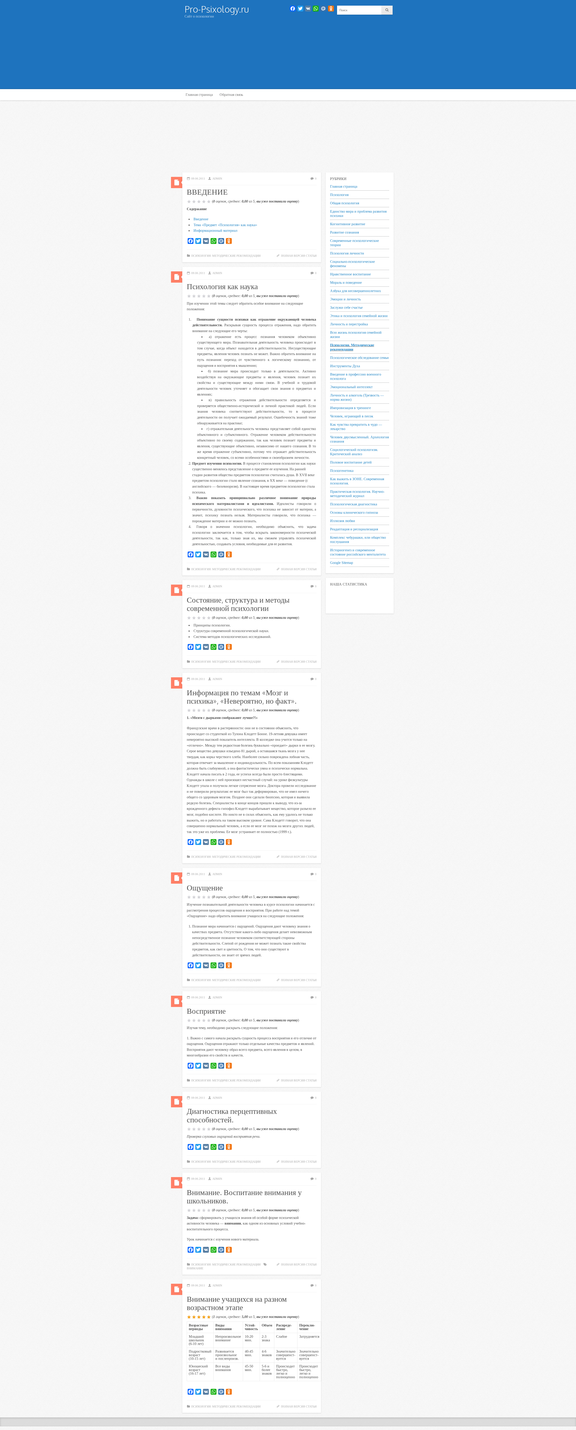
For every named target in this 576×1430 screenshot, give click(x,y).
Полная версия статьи (299, 255)
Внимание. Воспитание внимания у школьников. (244, 1196)
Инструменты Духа (345, 366)
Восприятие (206, 1011)
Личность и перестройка (349, 324)
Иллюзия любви (342, 521)
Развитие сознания (344, 232)
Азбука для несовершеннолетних (355, 291)
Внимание (195, 1268)
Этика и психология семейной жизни (359, 316)
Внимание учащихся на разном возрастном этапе (237, 1303)
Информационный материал (215, 230)
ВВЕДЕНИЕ (207, 191)
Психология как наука (222, 286)
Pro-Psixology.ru (216, 9)
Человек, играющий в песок (351, 416)
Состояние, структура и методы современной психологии (238, 604)
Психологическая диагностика (353, 504)
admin (217, 178)
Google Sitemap (341, 563)
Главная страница (199, 95)
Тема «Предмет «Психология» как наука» (225, 225)
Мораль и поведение (346, 282)
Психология (339, 195)
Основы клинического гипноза (354, 512)
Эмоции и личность (345, 299)
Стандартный (176, 182)
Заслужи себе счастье (346, 307)
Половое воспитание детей (351, 462)
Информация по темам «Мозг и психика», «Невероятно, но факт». (242, 696)
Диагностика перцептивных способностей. (232, 1115)
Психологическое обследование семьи (359, 358)
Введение (201, 219)
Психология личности (347, 253)
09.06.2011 (198, 178)
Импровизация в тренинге (350, 408)
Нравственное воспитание (350, 274)
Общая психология (344, 203)
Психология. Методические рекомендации (226, 255)
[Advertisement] (288, 55)
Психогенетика (341, 471)
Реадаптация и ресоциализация (354, 529)
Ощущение (205, 887)
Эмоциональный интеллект (351, 387)
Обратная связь (231, 95)
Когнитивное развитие (347, 224)
